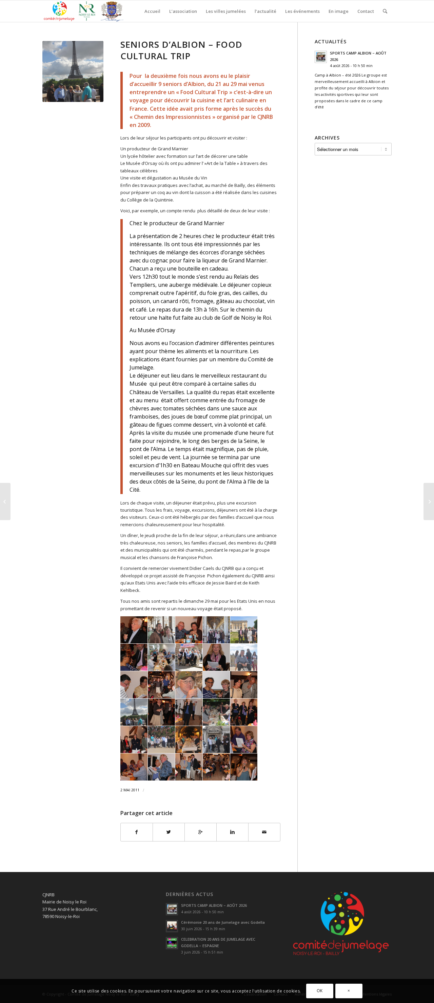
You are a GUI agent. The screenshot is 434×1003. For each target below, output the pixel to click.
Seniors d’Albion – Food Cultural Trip (181, 50)
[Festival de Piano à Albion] (428, 501)
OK (320, 991)
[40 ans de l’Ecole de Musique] (5, 501)
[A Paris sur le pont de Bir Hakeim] (72, 71)
